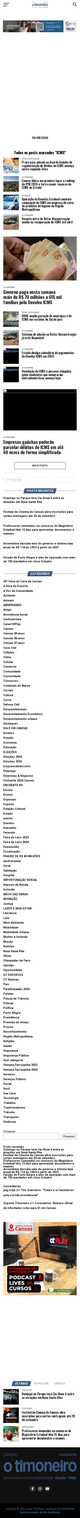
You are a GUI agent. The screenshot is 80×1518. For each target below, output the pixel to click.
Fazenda (9, 832)
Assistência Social (15, 614)
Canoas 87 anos (14, 643)
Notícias (8, 946)
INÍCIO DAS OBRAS (15, 894)
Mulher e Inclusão (15, 937)
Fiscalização (11, 851)
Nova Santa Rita (13, 951)
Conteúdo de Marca (16, 685)
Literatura (10, 913)
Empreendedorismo (16, 766)
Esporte (8, 804)
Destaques (10, 723)
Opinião (8, 965)
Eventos (8, 823)
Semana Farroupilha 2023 (20, 1065)
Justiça (8, 904)
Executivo (9, 828)
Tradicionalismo (14, 1107)
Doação (8, 737)
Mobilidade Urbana (16, 932)
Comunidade (12, 671)
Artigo (7, 609)
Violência (9, 1121)
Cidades (8, 652)
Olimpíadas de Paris (16, 960)
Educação (10, 747)
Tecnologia (10, 1098)
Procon (8, 1027)
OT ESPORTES (13, 975)
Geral (6, 865)
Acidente (9, 595)
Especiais (9, 799)
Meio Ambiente (13, 922)
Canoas (8, 629)
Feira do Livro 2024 (16, 842)
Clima (7, 657)
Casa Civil (9, 648)
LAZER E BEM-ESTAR (17, 908)
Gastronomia (12, 861)
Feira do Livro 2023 (16, 837)
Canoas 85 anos (14, 633)
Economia (10, 742)
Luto (6, 918)
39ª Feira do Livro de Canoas (22, 581)
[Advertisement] (40, 90)
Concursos (10, 681)
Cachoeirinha (12, 619)
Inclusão (9, 889)
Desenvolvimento (15, 709)
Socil (6, 1088)
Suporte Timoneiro (16, 1203)
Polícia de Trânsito (16, 998)
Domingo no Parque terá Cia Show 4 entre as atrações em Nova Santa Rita (33, 1151)
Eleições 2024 (12, 757)
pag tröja (9, 1190)
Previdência (11, 1017)
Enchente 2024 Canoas (18, 780)
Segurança (10, 1050)
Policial (8, 1003)
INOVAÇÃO (10, 899)
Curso (7, 700)
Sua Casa (9, 1093)
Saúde (7, 1046)
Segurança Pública (16, 1055)
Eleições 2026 (12, 761)
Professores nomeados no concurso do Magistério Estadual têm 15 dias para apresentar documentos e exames (38, 529)
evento (8, 818)
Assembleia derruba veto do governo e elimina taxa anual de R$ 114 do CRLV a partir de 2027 (38, 1171)
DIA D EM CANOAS (15, 728)
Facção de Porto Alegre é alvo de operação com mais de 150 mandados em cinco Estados (39, 1176)
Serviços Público (14, 1079)
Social (7, 1084)
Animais (8, 600)
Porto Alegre (12, 1013)
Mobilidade (10, 927)
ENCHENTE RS (13, 785)
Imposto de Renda (15, 885)
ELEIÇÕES (10, 752)
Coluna (8, 662)
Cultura (8, 695)
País (6, 984)
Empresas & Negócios (18, 776)
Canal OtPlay (11, 624)
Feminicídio (11, 847)
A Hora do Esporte (15, 586)
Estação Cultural (14, 809)
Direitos (8, 733)
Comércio (10, 666)
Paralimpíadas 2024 (16, 989)
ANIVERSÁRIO (12, 605)
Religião (8, 1041)
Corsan (8, 690)
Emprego (9, 771)
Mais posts (40, 465)
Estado (8, 813)
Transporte (11, 1117)
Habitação (10, 870)
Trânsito (9, 1112)
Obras (7, 956)
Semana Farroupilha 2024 (20, 1069)
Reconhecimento (15, 1031)
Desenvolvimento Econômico (23, 714)
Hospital (8, 875)
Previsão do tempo (16, 1022)
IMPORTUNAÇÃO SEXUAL (20, 880)
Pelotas (8, 993)
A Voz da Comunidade (18, 591)
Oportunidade (12, 970)
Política (8, 1008)
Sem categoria (13, 1060)
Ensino (8, 790)
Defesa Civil (11, 704)
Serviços (9, 1074)
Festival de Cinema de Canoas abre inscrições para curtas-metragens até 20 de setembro (38, 1157)
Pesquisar (9, 1131)
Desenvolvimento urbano (20, 719)
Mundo (8, 941)
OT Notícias (11, 979)
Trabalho (9, 1103)
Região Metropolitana (18, 1036)
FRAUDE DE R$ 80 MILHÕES (21, 856)
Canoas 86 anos (14, 638)
